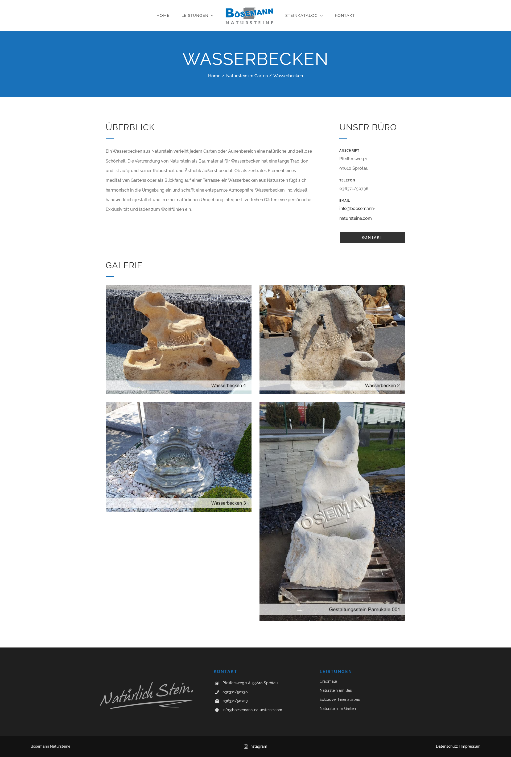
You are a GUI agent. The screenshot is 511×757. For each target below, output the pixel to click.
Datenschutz (447, 746)
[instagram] (246, 746)
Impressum (470, 746)
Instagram (258, 746)
